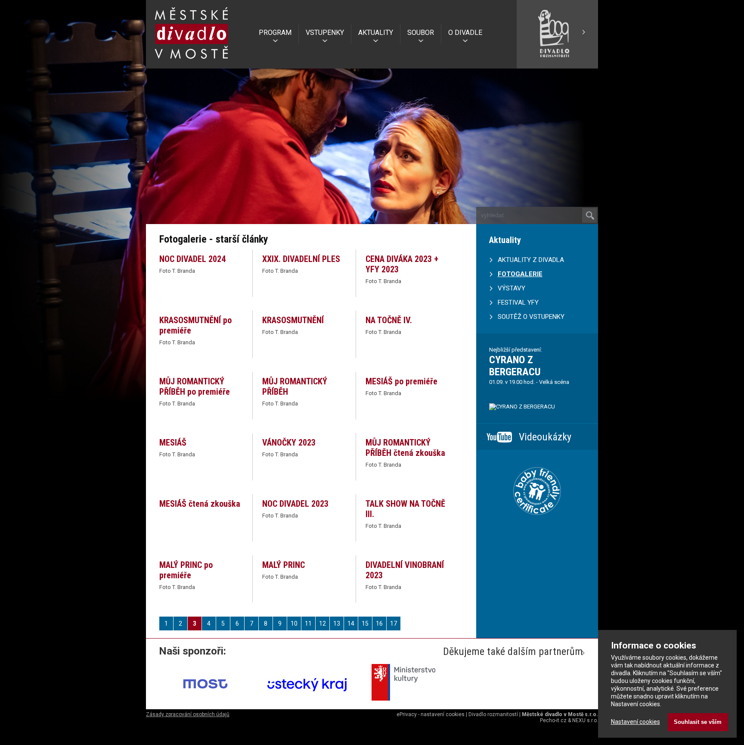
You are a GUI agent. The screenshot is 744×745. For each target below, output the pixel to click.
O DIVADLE (465, 32)
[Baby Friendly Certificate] (537, 525)
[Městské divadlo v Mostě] (191, 61)
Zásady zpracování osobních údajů (187, 714)
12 (322, 623)
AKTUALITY (375, 32)
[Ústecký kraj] (307, 703)
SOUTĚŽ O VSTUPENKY (531, 317)
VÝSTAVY (511, 288)
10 (294, 623)
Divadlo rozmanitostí (493, 714)
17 (393, 623)
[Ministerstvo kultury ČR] (409, 703)
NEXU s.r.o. (585, 720)
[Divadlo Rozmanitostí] (557, 65)
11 (308, 623)
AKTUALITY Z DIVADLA (531, 260)
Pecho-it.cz (553, 720)
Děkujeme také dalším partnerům (513, 651)
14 (350, 623)
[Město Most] (206, 703)
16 (379, 623)
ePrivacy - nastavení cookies (431, 714)
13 (336, 623)
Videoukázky (545, 437)
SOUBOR (420, 32)
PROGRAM (275, 32)
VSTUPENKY (325, 32)
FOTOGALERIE (520, 274)
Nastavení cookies (635, 721)
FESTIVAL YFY (518, 302)
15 (365, 623)
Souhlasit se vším (698, 722)
